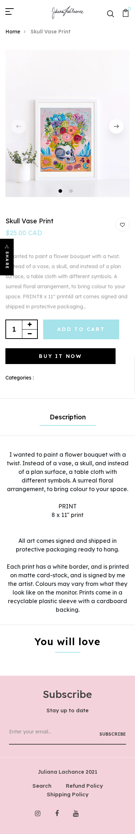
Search (41, 785)
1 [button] (61, 192)
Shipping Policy (68, 794)
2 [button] (72, 192)
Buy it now (60, 356)
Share (7, 260)
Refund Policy (84, 785)
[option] (67, 126)
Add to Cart (81, 329)
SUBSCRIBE (112, 734)
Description (68, 417)
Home (12, 31)
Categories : (19, 377)
